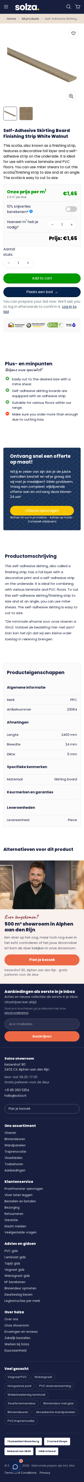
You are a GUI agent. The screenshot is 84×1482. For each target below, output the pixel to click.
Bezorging (11, 1207)
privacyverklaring (16, 1013)
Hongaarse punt (19, 1386)
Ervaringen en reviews (21, 1332)
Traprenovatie (15, 1152)
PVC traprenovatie (21, 1421)
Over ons (11, 1319)
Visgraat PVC (17, 1377)
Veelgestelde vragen (20, 1232)
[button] (68, 6)
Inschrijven (42, 1036)
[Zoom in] (71, 96)
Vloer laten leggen (18, 1195)
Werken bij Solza (16, 1344)
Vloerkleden (13, 1158)
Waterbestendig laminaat (26, 1395)
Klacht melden (15, 1226)
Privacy (45, 1473)
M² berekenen (14, 1282)
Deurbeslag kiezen (18, 1294)
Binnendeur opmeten (20, 1288)
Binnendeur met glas (58, 1403)
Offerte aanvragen (42, 510)
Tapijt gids (12, 1263)
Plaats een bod (39, 291)
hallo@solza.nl (15, 1095)
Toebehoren (13, 1164)
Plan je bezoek (42, 959)
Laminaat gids (15, 1257)
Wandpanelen (15, 1145)
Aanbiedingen (14, 1170)
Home (11, 19)
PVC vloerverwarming (55, 1386)
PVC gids (11, 1251)
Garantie (11, 1220)
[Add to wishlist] (73, 33)
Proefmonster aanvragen (23, 1189)
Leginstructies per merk (22, 1301)
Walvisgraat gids (17, 1276)
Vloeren (10, 1133)
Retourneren (13, 1214)
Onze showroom (16, 1325)
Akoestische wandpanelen (55, 1412)
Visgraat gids (14, 1270)
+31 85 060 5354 (16, 1090)
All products (30, 19)
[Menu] (6, 6)
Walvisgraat (43, 1377)
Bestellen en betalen (20, 1201)
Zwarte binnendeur (22, 1403)
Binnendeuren (14, 1139)
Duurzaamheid (15, 1350)
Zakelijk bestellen (17, 1338)
